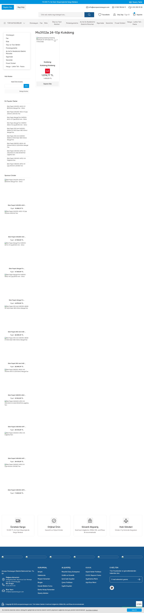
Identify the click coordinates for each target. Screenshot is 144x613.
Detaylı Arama (23, 91)
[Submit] (139, 579)
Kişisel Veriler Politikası (93, 572)
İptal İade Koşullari (68, 579)
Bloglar (40, 582)
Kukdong (47, 62)
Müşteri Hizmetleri (44, 579)
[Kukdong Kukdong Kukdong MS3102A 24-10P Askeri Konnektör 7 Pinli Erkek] (47, 48)
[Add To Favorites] (55, 41)
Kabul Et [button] (134, 610)
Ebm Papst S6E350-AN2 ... (17, 395)
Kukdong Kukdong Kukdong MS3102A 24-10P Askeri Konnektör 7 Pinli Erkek (47, 65)
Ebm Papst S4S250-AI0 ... (17, 237)
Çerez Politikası (67, 582)
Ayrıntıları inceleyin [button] (92, 610)
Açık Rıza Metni (91, 582)
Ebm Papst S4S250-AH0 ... (17, 205)
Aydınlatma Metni (92, 579)
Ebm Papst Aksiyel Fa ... (17, 268)
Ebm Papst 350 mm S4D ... (17, 332)
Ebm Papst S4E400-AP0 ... (17, 490)
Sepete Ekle (47, 84)
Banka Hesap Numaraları (46, 590)
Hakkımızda (41, 575)
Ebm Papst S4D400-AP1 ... (17, 427)
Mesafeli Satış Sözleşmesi (71, 572)
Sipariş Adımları (43, 593)
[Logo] (18, 15)
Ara (26, 86)
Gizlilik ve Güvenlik (68, 575)
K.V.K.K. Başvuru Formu (93, 575)
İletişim (40, 572)
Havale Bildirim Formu (45, 586)
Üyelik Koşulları (67, 586)
